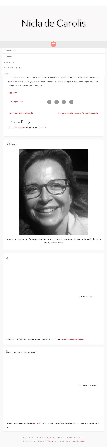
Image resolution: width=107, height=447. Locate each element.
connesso (21, 127)
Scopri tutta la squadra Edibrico (74, 339)
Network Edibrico (13, 68)
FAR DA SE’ (36, 423)
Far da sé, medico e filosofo (21, 113)
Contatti (8, 73)
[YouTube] (103, 3)
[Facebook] (93, 3)
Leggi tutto (12, 93)
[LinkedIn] (99, 3)
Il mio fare (9, 56)
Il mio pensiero (11, 51)
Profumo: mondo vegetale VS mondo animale (78, 113)
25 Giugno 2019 (16, 101)
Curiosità (9, 62)
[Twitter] (96, 3)
